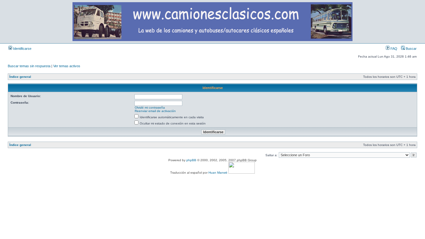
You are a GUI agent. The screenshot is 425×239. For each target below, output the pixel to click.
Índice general (20, 76)
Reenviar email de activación (155, 111)
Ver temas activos (66, 66)
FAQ (393, 48)
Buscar (411, 48)
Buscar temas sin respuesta (29, 66)
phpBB (191, 160)
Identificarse (21, 48)
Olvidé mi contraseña (150, 107)
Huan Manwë (217, 172)
